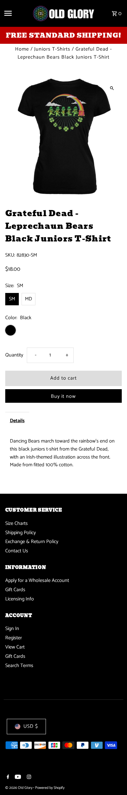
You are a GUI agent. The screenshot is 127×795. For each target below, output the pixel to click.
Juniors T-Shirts (52, 49)
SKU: (10, 255)
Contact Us (16, 551)
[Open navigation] (16, 13)
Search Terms (19, 665)
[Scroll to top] (114, 779)
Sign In (12, 628)
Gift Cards (15, 590)
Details (17, 421)
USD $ (30, 726)
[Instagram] (28, 778)
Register (13, 638)
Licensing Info (19, 599)
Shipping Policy (20, 533)
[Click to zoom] (112, 88)
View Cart (15, 647)
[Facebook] (7, 778)
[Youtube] (17, 778)
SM (12, 299)
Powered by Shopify (49, 788)
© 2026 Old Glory (19, 788)
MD (28, 299)
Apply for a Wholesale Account (37, 580)
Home (22, 49)
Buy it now (63, 396)
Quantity (14, 355)
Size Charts (16, 523)
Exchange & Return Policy (31, 542)
